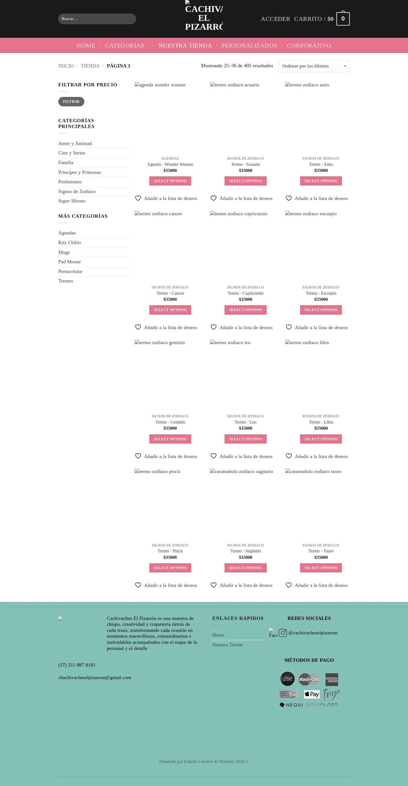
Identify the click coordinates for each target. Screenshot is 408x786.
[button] (275, 19)
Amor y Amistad (75, 143)
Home (86, 45)
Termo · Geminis (170, 422)
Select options (170, 181)
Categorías (124, 45)
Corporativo (309, 45)
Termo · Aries (321, 164)
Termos (65, 281)
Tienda (90, 66)
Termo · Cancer (170, 293)
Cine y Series (71, 153)
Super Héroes (71, 201)
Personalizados (249, 45)
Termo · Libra (321, 422)
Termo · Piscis (170, 551)
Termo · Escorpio (321, 293)
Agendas (67, 233)
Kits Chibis (69, 242)
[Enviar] (130, 19)
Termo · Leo (245, 422)
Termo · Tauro (321, 551)
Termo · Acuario (245, 164)
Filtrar (71, 101)
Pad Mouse (69, 261)
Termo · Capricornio (245, 293)
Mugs (64, 252)
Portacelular (70, 271)
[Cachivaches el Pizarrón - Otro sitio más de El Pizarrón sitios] (204, 19)
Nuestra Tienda (185, 45)
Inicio (66, 66)
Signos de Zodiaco (77, 191)
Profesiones (70, 181)
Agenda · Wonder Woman (170, 164)
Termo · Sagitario (245, 551)
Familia (66, 162)
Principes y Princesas (79, 172)
